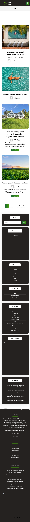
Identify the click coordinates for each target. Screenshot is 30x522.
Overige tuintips (15, 319)
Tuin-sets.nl (15, 436)
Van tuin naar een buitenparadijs (15, 393)
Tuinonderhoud (15, 274)
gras (15, 315)
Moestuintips (15, 317)
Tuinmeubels (15, 297)
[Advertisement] (15, 19)
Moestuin (15, 453)
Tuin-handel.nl (15, 434)
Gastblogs (16, 139)
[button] (27, 3)
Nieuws (15, 278)
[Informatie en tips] (7, 3)
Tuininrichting (15, 450)
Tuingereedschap (15, 276)
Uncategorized (15, 328)
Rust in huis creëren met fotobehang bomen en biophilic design (15, 386)
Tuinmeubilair (15, 326)
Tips (15, 97)
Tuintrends (15, 271)
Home (15, 269)
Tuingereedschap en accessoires (15, 323)
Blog (15, 460)
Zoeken (24, 222)
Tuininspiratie (15, 448)
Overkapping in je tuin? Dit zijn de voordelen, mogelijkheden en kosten (15, 395)
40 (19, 205)
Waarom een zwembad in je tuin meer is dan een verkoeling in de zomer (15, 389)
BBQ (15, 293)
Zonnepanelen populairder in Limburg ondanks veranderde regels (15, 399)
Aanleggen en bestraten (15, 311)
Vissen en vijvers (15, 330)
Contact (15, 280)
